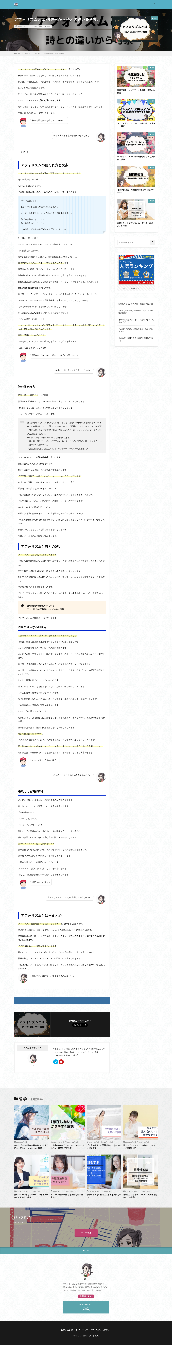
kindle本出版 (86, 1233)
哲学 (48, 26)
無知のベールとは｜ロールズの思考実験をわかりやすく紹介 (31, 1195)
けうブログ (93, 1336)
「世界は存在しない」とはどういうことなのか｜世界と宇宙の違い (68, 1146)
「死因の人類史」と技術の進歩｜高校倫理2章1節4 (135, 330)
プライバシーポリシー (101, 1330)
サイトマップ (82, 1330)
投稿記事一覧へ (85, 1296)
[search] (152, 242)
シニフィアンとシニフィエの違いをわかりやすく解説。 (136, 124)
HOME (18, 53)
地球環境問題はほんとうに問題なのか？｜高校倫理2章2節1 (136, 321)
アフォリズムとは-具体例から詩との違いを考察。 (48, 53)
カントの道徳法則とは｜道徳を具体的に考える (68, 1195)
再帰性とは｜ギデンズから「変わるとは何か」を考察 (135, 224)
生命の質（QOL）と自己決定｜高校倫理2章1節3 (135, 339)
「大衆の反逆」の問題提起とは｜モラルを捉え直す (104, 1146)
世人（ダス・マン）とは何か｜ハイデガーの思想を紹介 (140, 1146)
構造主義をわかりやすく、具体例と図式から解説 (136, 91)
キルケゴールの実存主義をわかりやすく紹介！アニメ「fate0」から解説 (31, 1146)
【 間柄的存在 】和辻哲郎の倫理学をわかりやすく (135, 191)
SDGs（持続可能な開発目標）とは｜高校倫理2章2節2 (135, 311)
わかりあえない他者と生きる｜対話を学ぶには (104, 1195)
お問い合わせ (67, 1330)
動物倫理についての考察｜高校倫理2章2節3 (135, 304)
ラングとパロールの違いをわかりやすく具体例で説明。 (136, 157)
